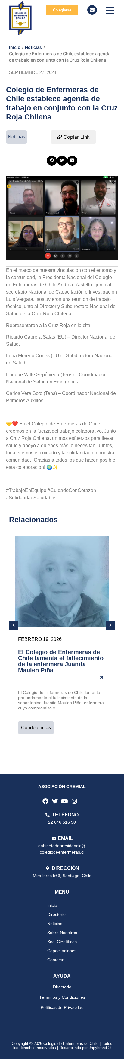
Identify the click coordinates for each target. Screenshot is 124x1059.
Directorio (56, 914)
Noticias (33, 47)
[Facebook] (45, 801)
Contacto (55, 959)
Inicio (14, 47)
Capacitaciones (61, 950)
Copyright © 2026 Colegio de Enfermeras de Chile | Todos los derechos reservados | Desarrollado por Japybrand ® (62, 1045)
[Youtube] (65, 801)
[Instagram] (74, 801)
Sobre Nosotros (62, 932)
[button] (52, 161)
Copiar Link (76, 137)
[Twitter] (55, 801)
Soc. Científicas (62, 941)
